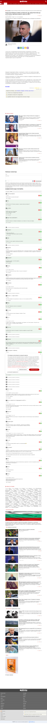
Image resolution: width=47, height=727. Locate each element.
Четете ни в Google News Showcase (31, 711)
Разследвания (15, 3)
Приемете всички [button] (34, 369)
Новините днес (3, 693)
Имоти (21, 3)
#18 (10, 213)
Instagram (22, 90)
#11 (10, 253)
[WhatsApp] (21, 48)
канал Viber (31, 90)
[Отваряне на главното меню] (1, 1)
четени (9, 608)
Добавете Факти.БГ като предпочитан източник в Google (19, 96)
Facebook (18, 90)
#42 (10, 289)
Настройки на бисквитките (12, 367)
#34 (10, 396)
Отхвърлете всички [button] (23, 369)
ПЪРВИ (11, 191)
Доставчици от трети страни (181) (22, 361)
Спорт (33, 3)
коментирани (14, 608)
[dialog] (23, 363)
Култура (44, 3)
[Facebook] (18, 48)
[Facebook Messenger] (23, 48)
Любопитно (40, 3)
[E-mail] (25, 48)
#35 (11, 396)
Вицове (2, 708)
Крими (30, 3)
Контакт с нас (3, 717)
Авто (24, 3)
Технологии (27, 3)
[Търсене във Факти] (46, 1)
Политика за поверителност (22, 367)
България (5, 3)
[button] (13, 372)
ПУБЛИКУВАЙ (38, 181)
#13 (11, 253)
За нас (2, 712)
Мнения (11, 3)
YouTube (26, 90)
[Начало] (23, 1)
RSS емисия (3, 711)
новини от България (12, 527)
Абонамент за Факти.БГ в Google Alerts (15, 94)
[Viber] (28, 48)
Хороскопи (36, 3)
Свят (8, 3)
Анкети (24, 706)
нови (19, 608)
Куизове (24, 708)
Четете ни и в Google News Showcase (15, 92)
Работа (2, 715)
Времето (2, 706)
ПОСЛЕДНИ (7, 191)
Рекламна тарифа (3, 716)
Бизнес (19, 3)
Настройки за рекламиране (16, 365)
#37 (10, 407)
